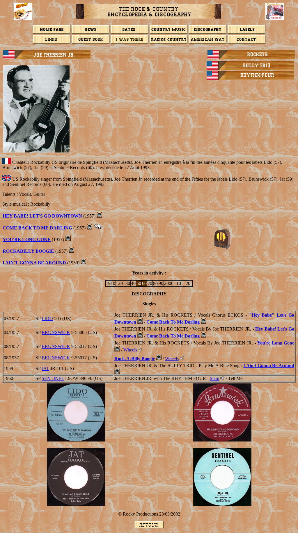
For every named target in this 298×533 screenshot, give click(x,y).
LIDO (47, 318)
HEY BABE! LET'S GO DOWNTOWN (42, 215)
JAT (45, 368)
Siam (214, 378)
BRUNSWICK (56, 332)
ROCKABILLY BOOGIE (28, 251)
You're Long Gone (275, 342)
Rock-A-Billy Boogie (134, 358)
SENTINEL (53, 378)
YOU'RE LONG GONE (27, 239)
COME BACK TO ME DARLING (37, 227)
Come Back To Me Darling (173, 322)
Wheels (130, 349)
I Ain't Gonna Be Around (34, 262)
